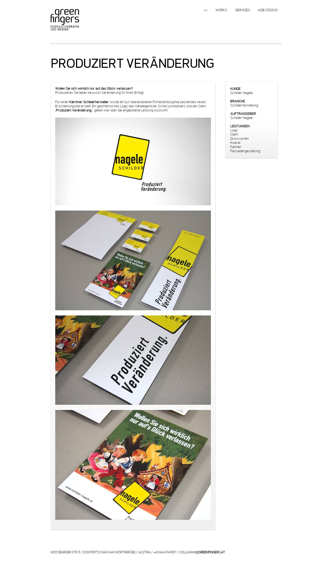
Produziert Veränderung (132, 63)
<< (206, 10)
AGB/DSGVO (268, 10)
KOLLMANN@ (202, 552)
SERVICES (242, 10)
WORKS (221, 10)
